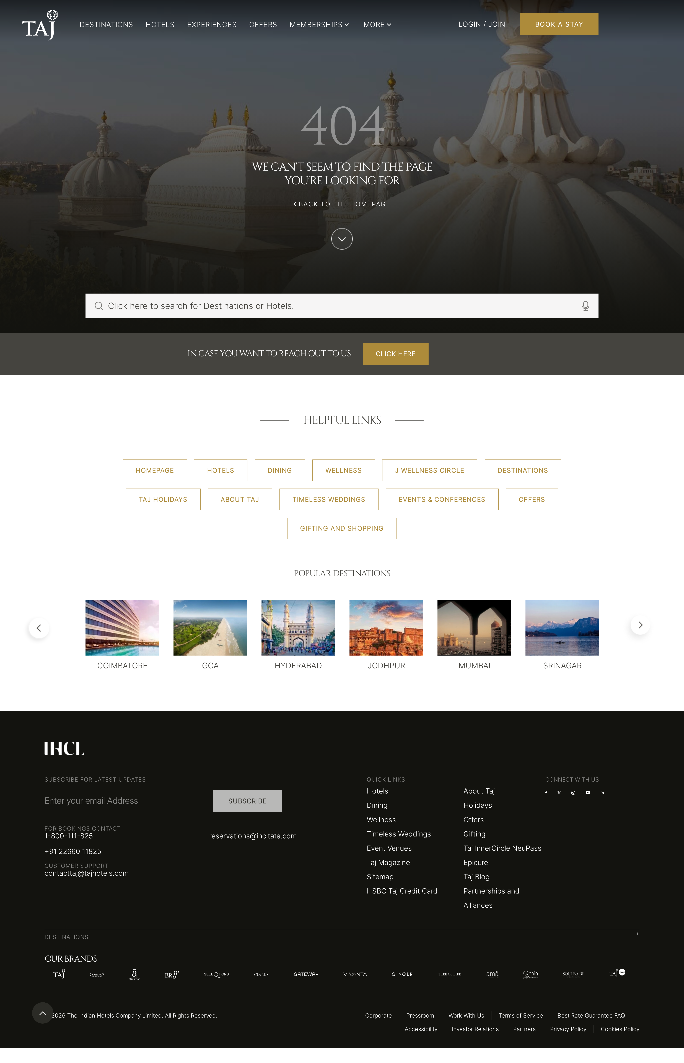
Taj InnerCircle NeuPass (502, 848)
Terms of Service (521, 1015)
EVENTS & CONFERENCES (442, 499)
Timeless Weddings (399, 834)
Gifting (474, 834)
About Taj (479, 791)
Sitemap (380, 876)
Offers (473, 819)
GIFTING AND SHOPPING (342, 528)
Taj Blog (476, 876)
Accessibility (421, 1029)
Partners (524, 1029)
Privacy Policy (568, 1029)
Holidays (477, 805)
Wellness (381, 819)
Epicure (475, 862)
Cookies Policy (620, 1029)
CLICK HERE (396, 354)
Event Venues (389, 848)
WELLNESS (343, 470)
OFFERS (263, 24)
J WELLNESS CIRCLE (429, 470)
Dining (377, 805)
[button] (342, 934)
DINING (280, 470)
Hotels (377, 791)
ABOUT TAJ (240, 499)
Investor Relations (475, 1029)
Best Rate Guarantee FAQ (591, 1015)
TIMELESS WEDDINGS (329, 499)
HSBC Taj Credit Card (402, 891)
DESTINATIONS (106, 24)
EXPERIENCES (212, 24)
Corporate (378, 1015)
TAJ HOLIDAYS (163, 499)
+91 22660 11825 (73, 851)
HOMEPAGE (155, 470)
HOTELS (160, 24)
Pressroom (420, 1015)
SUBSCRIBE (247, 801)
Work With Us (466, 1015)
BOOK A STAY (559, 24)
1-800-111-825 (69, 835)
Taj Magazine (388, 862)
